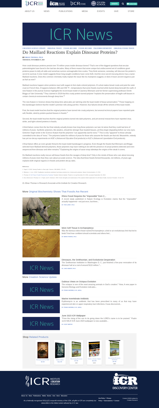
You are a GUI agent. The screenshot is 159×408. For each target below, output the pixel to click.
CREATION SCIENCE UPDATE (34, 48)
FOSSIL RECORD (70, 48)
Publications (66, 11)
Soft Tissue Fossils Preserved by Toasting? (41, 175)
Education (64, 395)
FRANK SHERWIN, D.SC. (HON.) (72, 290)
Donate (115, 4)
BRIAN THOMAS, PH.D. (34, 57)
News (46, 11)
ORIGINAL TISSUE (54, 48)
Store (131, 11)
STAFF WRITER (68, 324)
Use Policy (101, 398)
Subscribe (133, 4)
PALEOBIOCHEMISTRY (103, 48)
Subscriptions (108, 400)
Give (116, 11)
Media (85, 11)
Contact (116, 400)
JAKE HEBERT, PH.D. (70, 268)
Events (101, 11)
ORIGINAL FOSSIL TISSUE (124, 48)
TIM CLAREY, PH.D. (69, 204)
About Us (29, 11)
